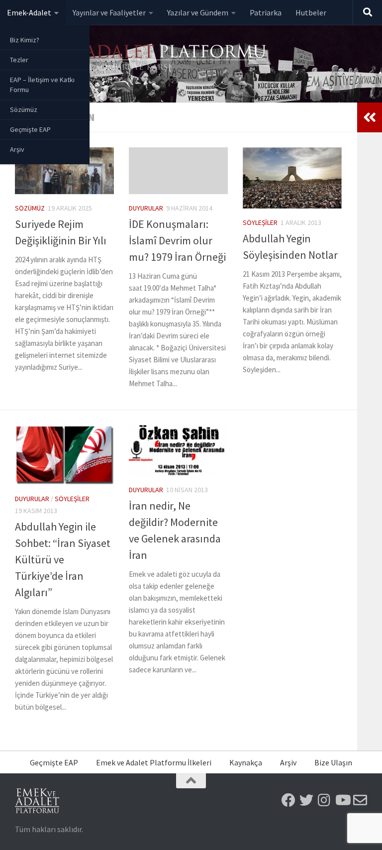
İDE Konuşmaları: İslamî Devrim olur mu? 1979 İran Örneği (177, 240)
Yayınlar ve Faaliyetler (109, 12)
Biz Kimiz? (24, 39)
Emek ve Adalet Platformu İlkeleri (153, 762)
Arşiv (17, 149)
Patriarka (266, 12)
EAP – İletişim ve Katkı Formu (42, 84)
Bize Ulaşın (333, 762)
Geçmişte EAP (30, 129)
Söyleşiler (260, 222)
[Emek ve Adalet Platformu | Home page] (142, 58)
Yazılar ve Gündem (197, 12)
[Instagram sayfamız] (324, 800)
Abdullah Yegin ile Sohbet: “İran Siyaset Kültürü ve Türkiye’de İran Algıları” (62, 559)
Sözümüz (23, 109)
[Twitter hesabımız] (306, 800)
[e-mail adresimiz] (360, 800)
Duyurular (146, 208)
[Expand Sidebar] (369, 117)
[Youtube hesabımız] (342, 800)
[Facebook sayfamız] (288, 800)
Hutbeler (310, 12)
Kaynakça (245, 762)
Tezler (19, 59)
